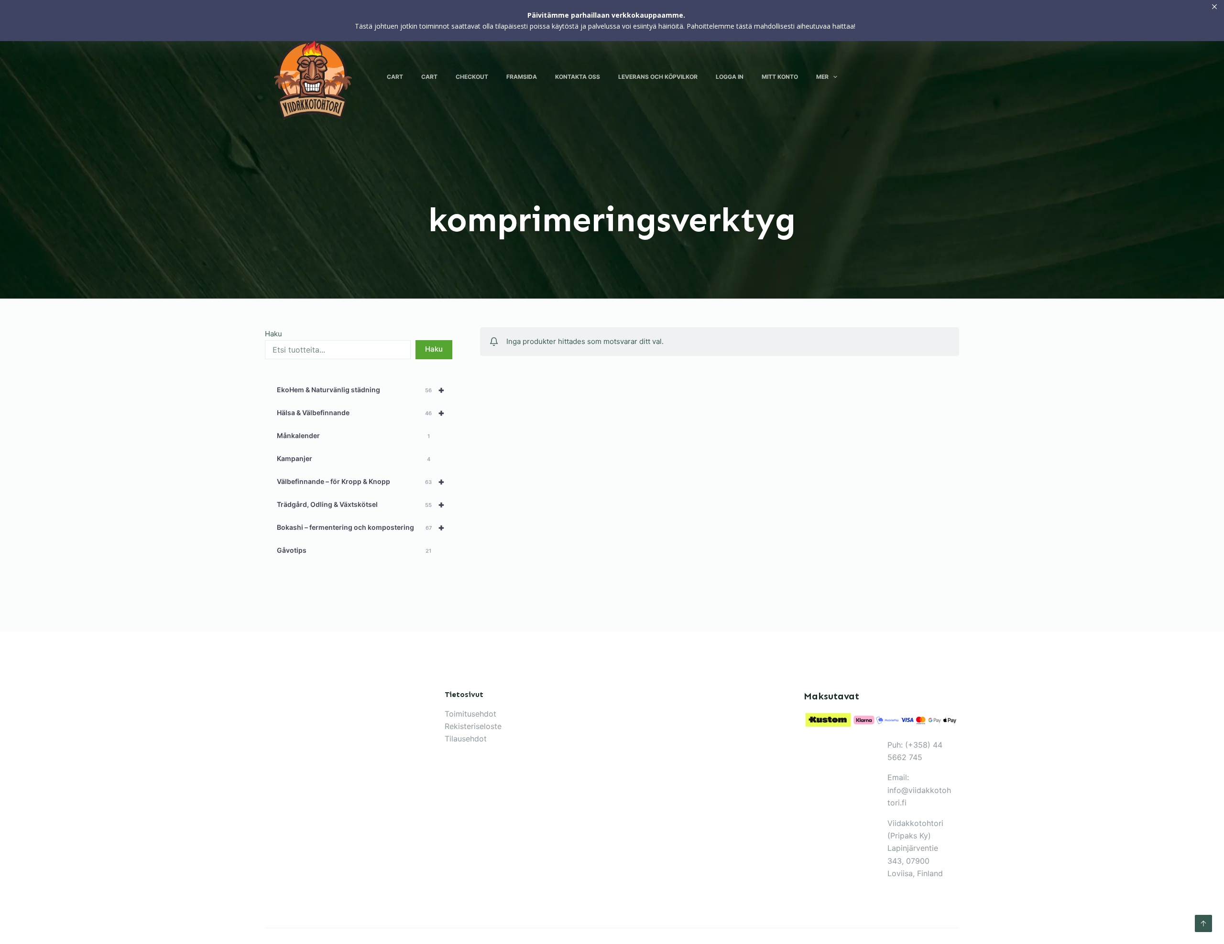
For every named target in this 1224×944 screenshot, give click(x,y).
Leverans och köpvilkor (658, 76)
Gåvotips (354, 550)
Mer (822, 76)
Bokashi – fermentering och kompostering (361, 527)
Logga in (729, 76)
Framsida (521, 76)
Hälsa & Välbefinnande (361, 412)
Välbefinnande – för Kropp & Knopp (361, 481)
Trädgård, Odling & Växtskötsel (361, 504)
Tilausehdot (466, 738)
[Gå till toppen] (1203, 923)
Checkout (472, 76)
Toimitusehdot (470, 714)
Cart (395, 76)
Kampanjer (353, 458)
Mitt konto (780, 76)
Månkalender (353, 435)
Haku (273, 333)
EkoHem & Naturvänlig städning (361, 390)
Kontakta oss (577, 76)
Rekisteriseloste (473, 726)
